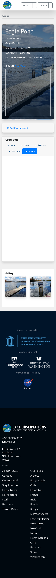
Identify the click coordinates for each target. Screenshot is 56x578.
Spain (33, 552)
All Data (11, 145)
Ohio (33, 542)
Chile (33, 485)
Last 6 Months (40, 145)
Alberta (34, 475)
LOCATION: (17, 52)
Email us (10, 441)
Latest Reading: (13, 38)
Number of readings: (17, 47)
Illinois (34, 504)
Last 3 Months (14, 151)
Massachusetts (39, 514)
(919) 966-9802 (14, 438)
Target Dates (10, 509)
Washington (37, 557)
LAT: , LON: (25, 57)
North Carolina (39, 537)
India (33, 499)
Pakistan (35, 547)
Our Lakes (36, 471)
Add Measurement (18, 127)
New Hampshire (39, 518)
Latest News (9, 490)
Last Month (30, 151)
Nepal (33, 533)
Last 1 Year (24, 145)
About (27, 5)
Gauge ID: (13, 43)
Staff (5, 499)
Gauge (5, 15)
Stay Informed (10, 485)
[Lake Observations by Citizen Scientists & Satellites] (7, 5)
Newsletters (9, 494)
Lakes (43, 5)
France (34, 494)
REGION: (15, 65)
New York (20, 65)
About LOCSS (10, 471)
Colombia (36, 490)
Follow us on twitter (11, 458)
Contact (7, 475)
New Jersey (37, 523)
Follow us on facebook (11, 451)
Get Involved (10, 480)
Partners (7, 504)
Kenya (34, 509)
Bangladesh (37, 480)
